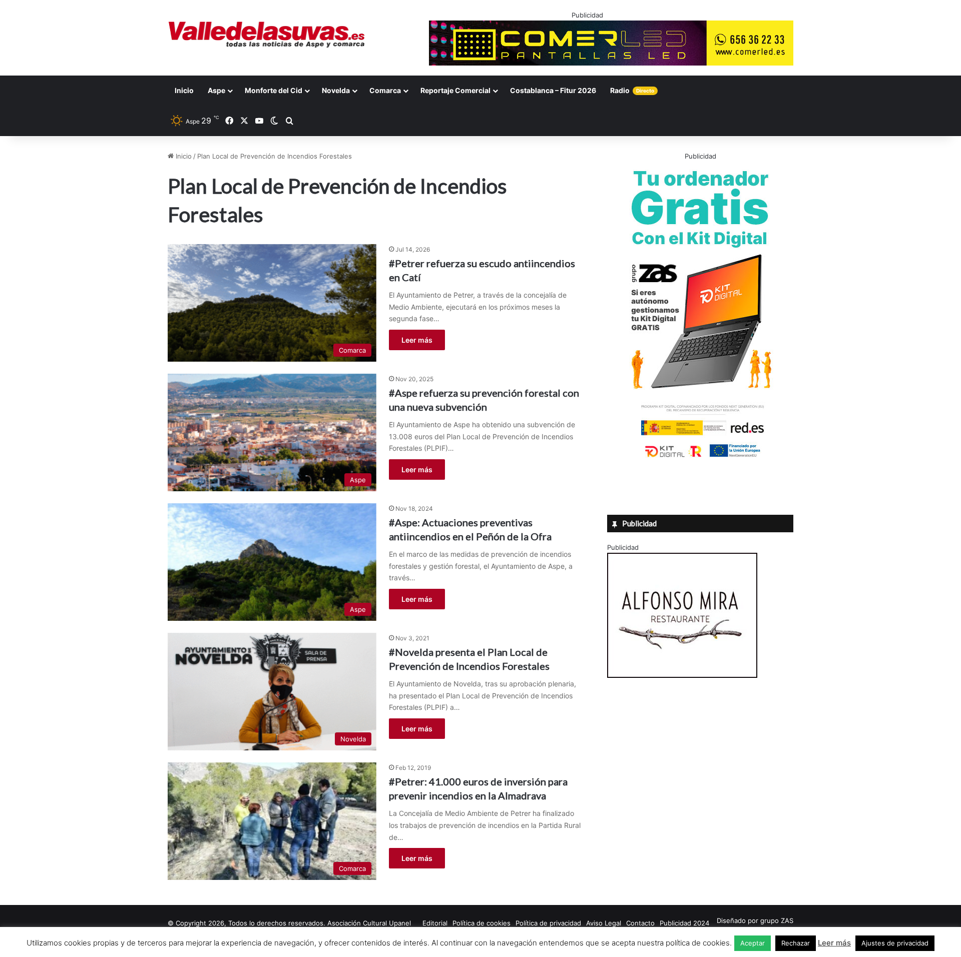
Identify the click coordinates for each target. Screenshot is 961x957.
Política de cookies (481, 923)
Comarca (385, 90)
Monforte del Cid (273, 90)
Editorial (434, 923)
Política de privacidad (548, 923)
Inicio (184, 90)
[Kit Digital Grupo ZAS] (700, 459)
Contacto (640, 923)
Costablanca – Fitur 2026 (553, 90)
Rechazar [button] (795, 943)
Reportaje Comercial (455, 90)
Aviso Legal (603, 923)
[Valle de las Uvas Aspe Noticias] (267, 34)
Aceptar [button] (752, 943)
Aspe (216, 90)
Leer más (416, 340)
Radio (632, 90)
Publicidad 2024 (684, 923)
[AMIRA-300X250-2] (682, 675)
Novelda (336, 90)
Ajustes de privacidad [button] (894, 943)
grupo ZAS (776, 920)
